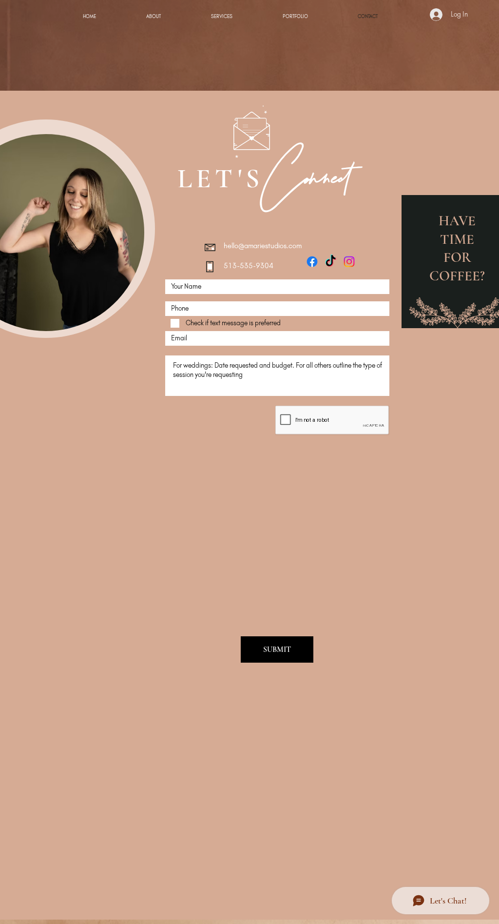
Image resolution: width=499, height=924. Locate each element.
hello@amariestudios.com (263, 245)
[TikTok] (331, 262)
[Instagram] (349, 262)
